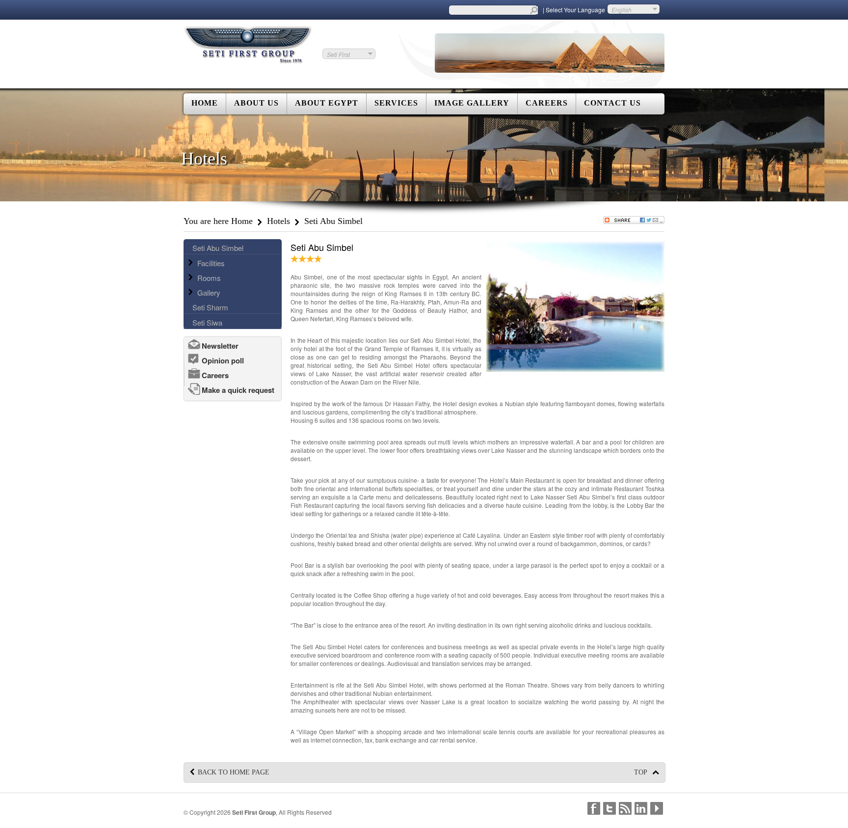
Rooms (209, 278)
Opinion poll (223, 360)
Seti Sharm (210, 307)
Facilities (211, 263)
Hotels (278, 221)
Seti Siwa (207, 322)
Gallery (208, 292)
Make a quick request (238, 390)
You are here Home (218, 221)
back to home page (233, 772)
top (641, 772)
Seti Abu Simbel (217, 248)
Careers (215, 375)
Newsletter (220, 345)
